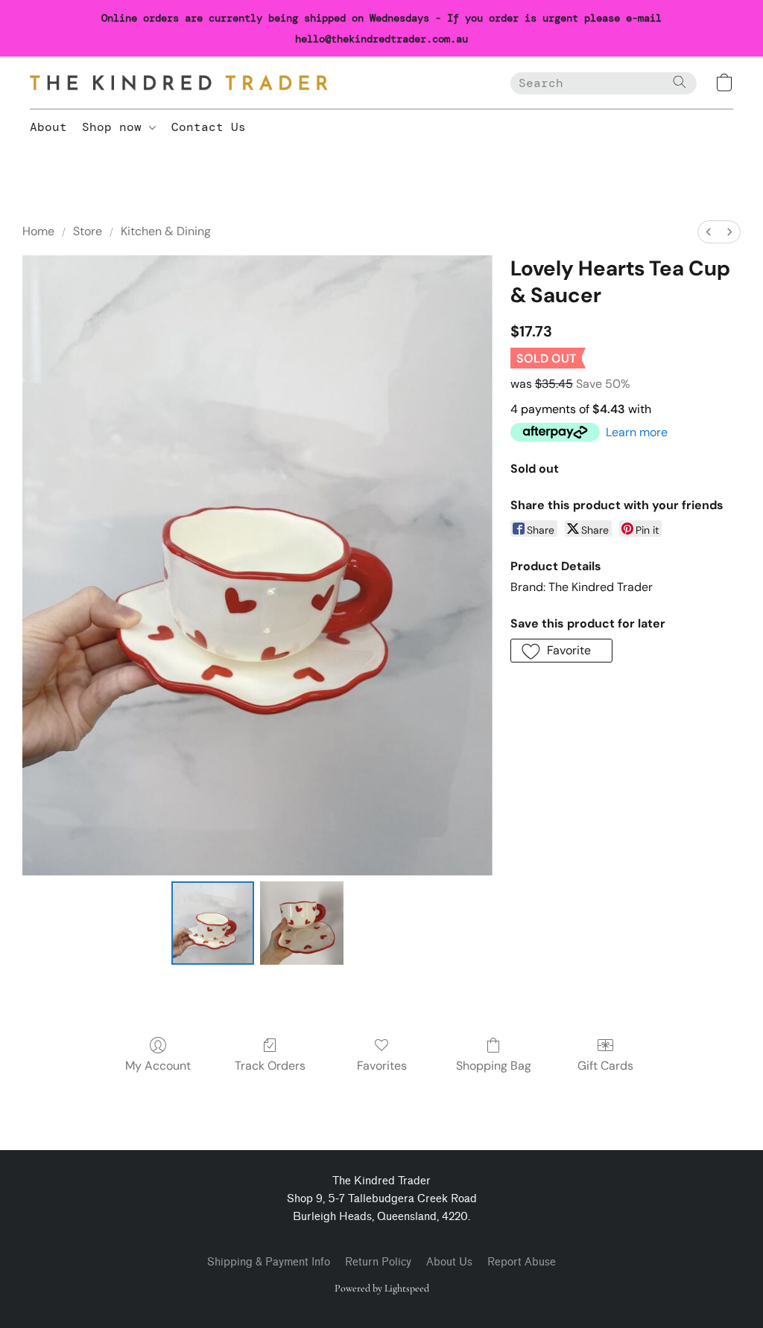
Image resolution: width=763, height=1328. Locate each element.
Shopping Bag (493, 1065)
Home (38, 231)
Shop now (115, 127)
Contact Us (208, 127)
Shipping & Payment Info (268, 1262)
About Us (449, 1262)
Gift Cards (605, 1065)
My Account (158, 1065)
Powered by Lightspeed (382, 1288)
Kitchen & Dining (166, 231)
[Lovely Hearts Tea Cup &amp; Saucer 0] (213, 923)
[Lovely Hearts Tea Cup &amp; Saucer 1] (301, 923)
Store (87, 231)
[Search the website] (679, 81)
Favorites (382, 1065)
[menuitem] (708, 232)
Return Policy (378, 1262)
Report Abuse (521, 1262)
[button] (179, 82)
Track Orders (270, 1065)
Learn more (637, 432)
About (48, 127)
